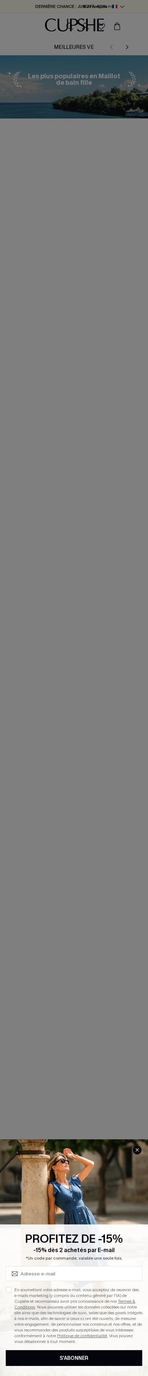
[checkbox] (8, 1290)
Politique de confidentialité (82, 1336)
